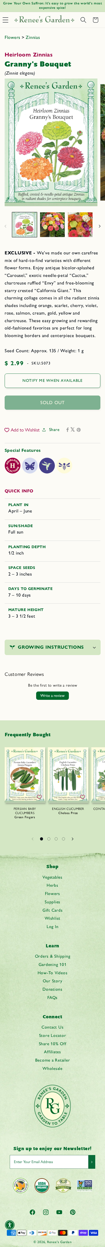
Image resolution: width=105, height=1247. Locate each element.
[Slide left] (5, 226)
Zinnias (33, 37)
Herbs (52, 885)
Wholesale (52, 1068)
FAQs (52, 997)
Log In (53, 926)
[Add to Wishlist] (39, 797)
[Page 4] (63, 838)
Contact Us (53, 1027)
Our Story (53, 980)
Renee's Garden (59, 1242)
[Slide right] (99, 226)
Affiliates (52, 1051)
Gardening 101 (53, 964)
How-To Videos (53, 972)
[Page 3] (56, 838)
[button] (83, 20)
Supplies (52, 901)
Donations (52, 989)
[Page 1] (41, 838)
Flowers (13, 37)
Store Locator (52, 1035)
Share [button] (54, 429)
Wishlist (52, 918)
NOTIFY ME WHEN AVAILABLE (52, 380)
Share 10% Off (52, 1043)
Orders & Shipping (52, 956)
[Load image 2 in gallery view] (52, 224)
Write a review (52, 695)
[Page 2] (48, 838)
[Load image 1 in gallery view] (24, 224)
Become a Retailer (52, 1060)
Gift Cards (52, 910)
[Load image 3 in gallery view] (80, 224)
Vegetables (52, 877)
